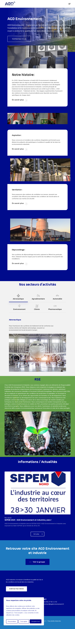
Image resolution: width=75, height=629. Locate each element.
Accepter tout (35, 621)
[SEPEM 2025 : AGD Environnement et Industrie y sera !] (38, 499)
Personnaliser (12, 621)
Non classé (8, 518)
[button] (70, 4)
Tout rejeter (23, 621)
